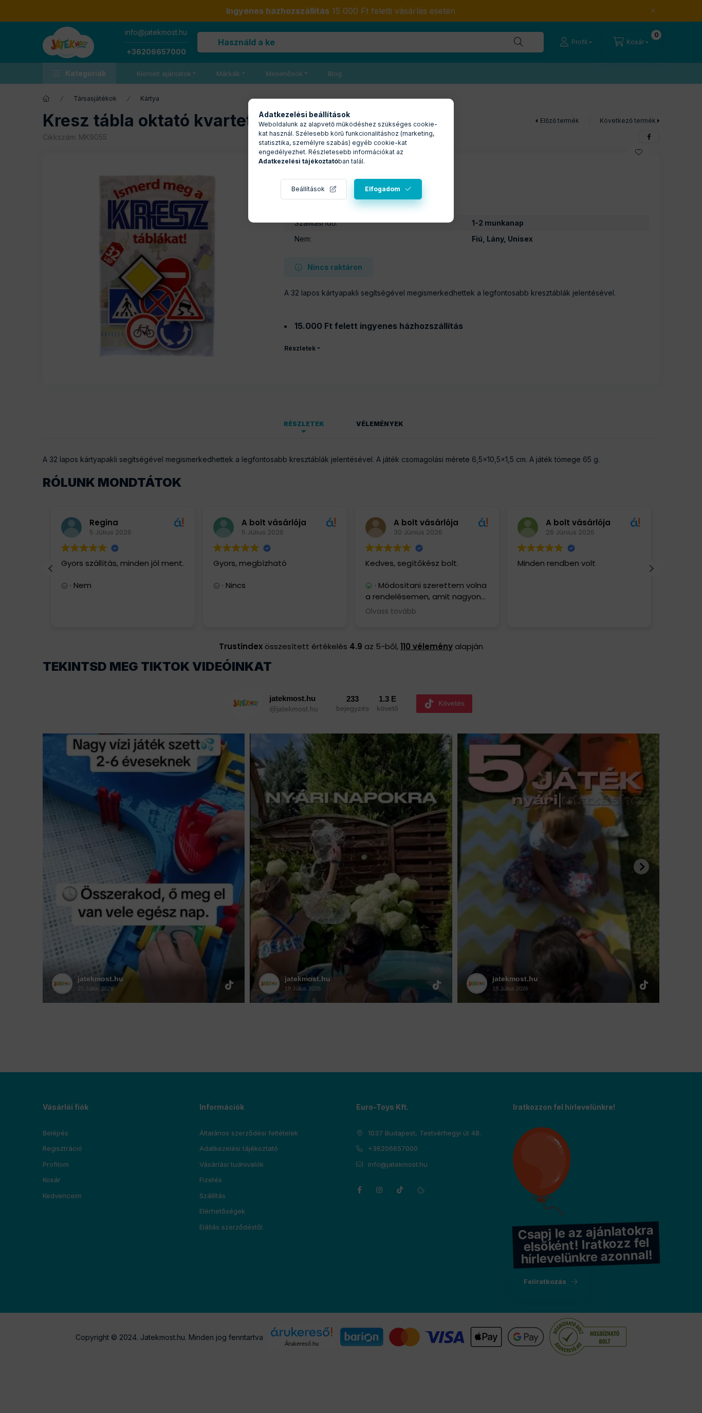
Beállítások (308, 189)
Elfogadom (382, 189)
